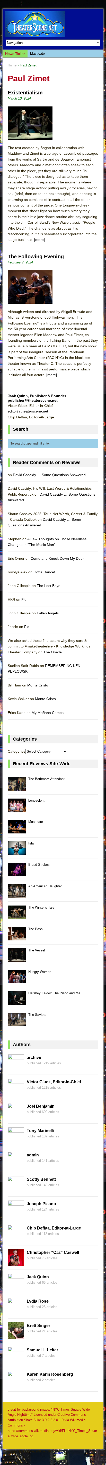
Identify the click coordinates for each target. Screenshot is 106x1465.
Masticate (37, 53)
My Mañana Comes (48, 713)
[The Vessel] (17, 959)
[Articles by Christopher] (16, 1263)
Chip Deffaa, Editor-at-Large (54, 1228)
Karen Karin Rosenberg (50, 1374)
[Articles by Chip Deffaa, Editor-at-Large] (16, 1238)
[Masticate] (17, 830)
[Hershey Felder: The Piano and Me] (17, 1002)
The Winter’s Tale (41, 907)
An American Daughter (45, 886)
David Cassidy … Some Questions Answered (49, 475)
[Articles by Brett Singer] (16, 1336)
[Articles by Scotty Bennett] (16, 1189)
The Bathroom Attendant (46, 779)
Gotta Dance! (44, 572)
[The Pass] (17, 937)
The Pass (35, 929)
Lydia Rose (38, 1301)
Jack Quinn (38, 1277)
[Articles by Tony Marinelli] (16, 1141)
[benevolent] (17, 809)
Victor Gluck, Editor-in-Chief (54, 1082)
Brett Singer (38, 1325)
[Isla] (17, 852)
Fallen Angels (48, 613)
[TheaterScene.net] (53, 24)
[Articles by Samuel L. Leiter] (16, 1360)
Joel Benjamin (41, 1106)
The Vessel (36, 950)
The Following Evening (36, 256)
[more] (39, 240)
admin (33, 1155)
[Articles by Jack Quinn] (16, 1287)
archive (34, 1057)
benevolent (36, 800)
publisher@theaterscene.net (33, 400)
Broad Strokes (39, 865)
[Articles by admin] (16, 1165)
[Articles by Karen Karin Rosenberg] (16, 1384)
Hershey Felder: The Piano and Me (54, 993)
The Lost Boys (48, 586)
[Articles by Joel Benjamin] (16, 1116)
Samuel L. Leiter (42, 1350)
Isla (31, 843)
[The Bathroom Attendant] (17, 788)
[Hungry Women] (17, 980)
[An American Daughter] (17, 895)
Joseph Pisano (41, 1204)
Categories (16, 751)
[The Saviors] (17, 1023)
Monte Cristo (37, 685)
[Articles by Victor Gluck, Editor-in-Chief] (16, 1092)
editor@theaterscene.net (28, 411)
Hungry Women (39, 972)
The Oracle (52, 652)
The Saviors (37, 1015)
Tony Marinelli (40, 1130)
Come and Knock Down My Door (57, 558)
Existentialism (25, 92)
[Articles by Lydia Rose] (16, 1311)
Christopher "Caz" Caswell (53, 1252)
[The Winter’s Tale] (17, 916)
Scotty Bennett (41, 1179)
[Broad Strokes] (17, 873)
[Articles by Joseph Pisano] (16, 1214)
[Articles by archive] (16, 1068)
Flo (23, 599)
